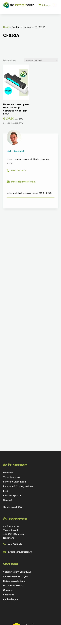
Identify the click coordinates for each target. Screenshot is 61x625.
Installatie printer (12, 495)
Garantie (8, 590)
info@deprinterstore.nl (23, 181)
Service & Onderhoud (14, 482)
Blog (5, 491)
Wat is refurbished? (13, 586)
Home (6, 27)
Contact (7, 500)
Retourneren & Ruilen (14, 581)
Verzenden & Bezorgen (15, 576)
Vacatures (8, 595)
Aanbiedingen (10, 599)
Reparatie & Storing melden (18, 486)
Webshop (8, 473)
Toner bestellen (11, 477)
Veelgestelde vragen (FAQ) (17, 572)
